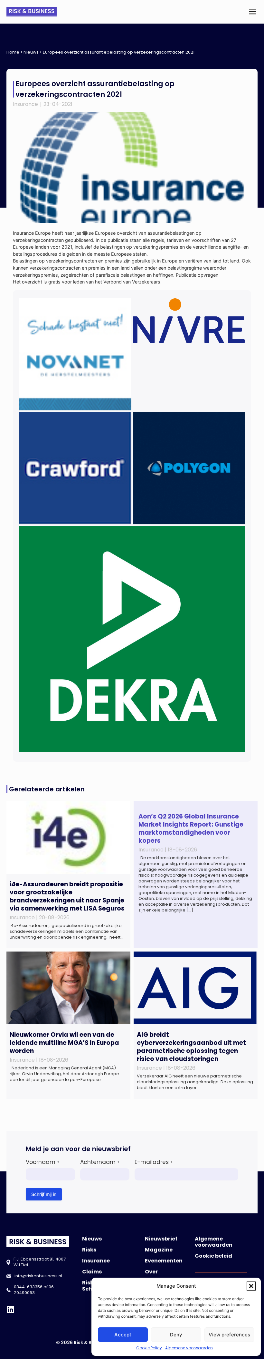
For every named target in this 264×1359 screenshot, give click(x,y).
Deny (176, 1335)
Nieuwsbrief (161, 1238)
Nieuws (31, 52)
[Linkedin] (10, 1309)
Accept (122, 1335)
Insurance (25, 104)
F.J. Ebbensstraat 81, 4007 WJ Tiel (40, 1262)
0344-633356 (28, 1287)
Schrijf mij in (43, 1194)
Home (12, 52)
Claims (92, 1271)
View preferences (229, 1335)
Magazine (159, 1249)
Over (151, 1271)
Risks (89, 1249)
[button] (251, 1286)
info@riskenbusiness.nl (38, 1276)
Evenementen (164, 1260)
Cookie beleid (213, 1256)
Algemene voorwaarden (189, 1348)
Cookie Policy (149, 1348)
